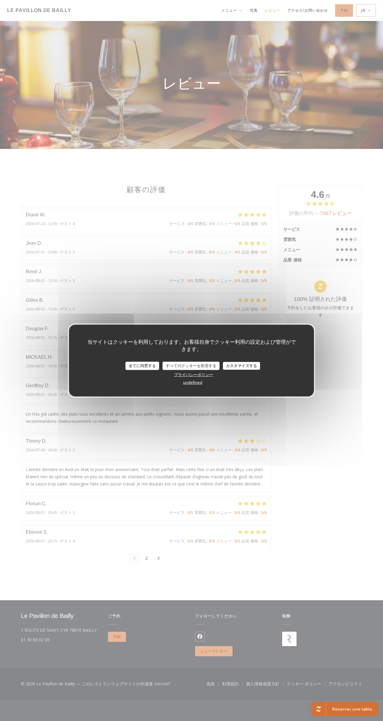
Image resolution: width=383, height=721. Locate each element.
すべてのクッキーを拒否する (191, 365)
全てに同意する (142, 365)
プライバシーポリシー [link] (193, 374)
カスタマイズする (241, 365)
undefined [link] (192, 382)
